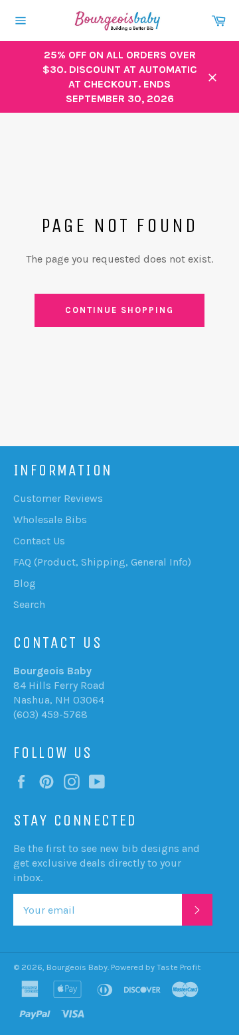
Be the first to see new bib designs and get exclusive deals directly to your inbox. (106, 863)
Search (29, 604)
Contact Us (39, 540)
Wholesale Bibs (50, 519)
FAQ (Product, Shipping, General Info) (102, 562)
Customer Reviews (58, 498)
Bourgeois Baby (77, 967)
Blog (24, 583)
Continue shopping (119, 310)
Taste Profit (178, 967)
